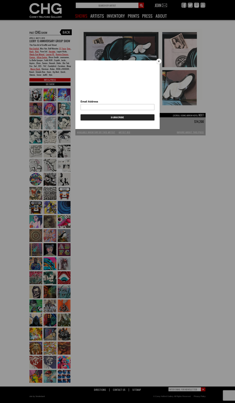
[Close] (158, 61)
